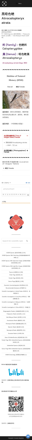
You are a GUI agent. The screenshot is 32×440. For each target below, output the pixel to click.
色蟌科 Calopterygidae (10, 30)
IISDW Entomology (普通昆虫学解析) (15, 354)
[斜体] (5, 194)
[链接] (20, 194)
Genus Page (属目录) (14, 281)
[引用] (16, 194)
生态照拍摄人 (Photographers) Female (15, 151)
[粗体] (3, 194)
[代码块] (18, 194)
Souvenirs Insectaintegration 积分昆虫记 (15, 285)
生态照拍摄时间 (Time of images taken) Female (12, 136)
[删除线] (10, 194)
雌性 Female (9, 168)
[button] (16, 136)
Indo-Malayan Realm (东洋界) (14, 317)
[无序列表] (14, 194)
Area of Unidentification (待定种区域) (14, 337)
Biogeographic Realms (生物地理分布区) (14, 311)
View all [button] (10, 87)
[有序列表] (12, 194)
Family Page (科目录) (14, 278)
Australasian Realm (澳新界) (14, 320)
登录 (28, 182)
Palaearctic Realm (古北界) (14, 314)
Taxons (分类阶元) (14, 272)
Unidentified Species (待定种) (15, 345)
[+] (25, 194)
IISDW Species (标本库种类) (12, 34)
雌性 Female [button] (20, 87)
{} (22, 194)
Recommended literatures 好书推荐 (15, 288)
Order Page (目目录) (14, 275)
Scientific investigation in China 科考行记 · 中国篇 (15, 307)
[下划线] (7, 194)
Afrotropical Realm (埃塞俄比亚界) (15, 323)
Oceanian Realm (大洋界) (15, 333)
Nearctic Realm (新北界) (14, 327)
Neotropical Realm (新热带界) (14, 330)
